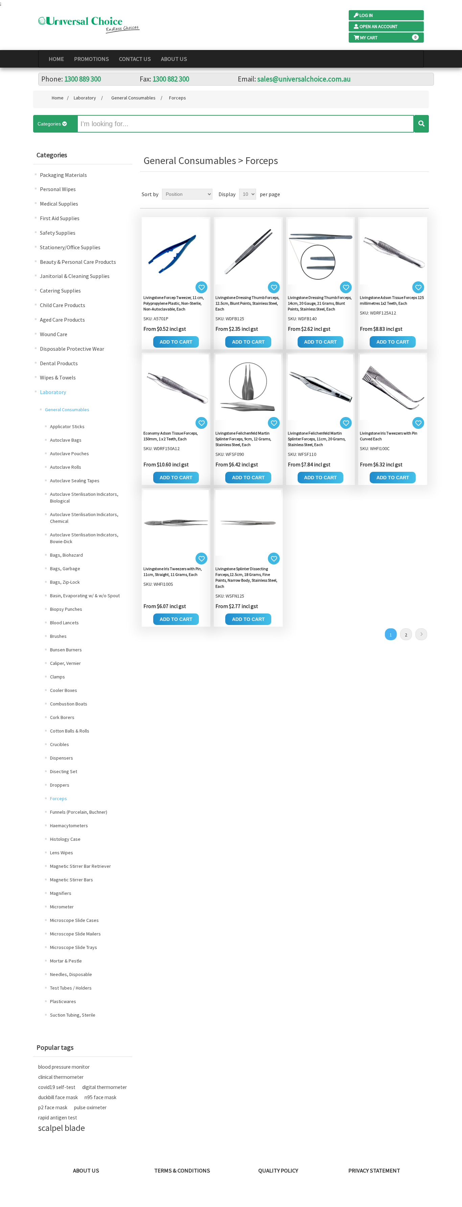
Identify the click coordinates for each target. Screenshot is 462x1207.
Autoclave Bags (66, 440)
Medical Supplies (59, 203)
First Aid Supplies (59, 218)
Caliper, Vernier (65, 663)
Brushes (58, 636)
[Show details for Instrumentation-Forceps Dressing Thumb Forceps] (248, 251)
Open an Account (378, 26)
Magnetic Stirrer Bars (71, 880)
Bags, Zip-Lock (65, 582)
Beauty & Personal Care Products (78, 261)
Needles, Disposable (71, 974)
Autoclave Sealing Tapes (74, 481)
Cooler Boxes (63, 690)
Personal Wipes (58, 189)
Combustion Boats (68, 704)
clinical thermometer (61, 1077)
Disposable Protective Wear (72, 348)
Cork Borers (62, 717)
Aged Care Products (62, 319)
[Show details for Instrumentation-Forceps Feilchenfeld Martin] (248, 387)
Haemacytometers (69, 825)
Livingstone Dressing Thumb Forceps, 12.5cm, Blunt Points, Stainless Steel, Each (247, 303)
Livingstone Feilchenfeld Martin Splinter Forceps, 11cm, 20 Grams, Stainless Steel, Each (317, 439)
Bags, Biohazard (66, 555)
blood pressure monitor (64, 1067)
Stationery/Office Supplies (70, 247)
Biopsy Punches (66, 609)
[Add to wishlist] (201, 287)
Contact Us (135, 59)
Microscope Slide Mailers (75, 934)
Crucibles (59, 744)
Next (421, 634)
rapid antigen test (57, 1117)
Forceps (58, 798)
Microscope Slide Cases (74, 920)
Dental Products (59, 363)
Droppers (59, 785)
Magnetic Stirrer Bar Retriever (80, 866)
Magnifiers (60, 893)
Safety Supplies (57, 232)
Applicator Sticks (67, 426)
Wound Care (53, 334)
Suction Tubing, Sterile (72, 1015)
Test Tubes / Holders (71, 988)
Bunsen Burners (66, 650)
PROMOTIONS (91, 59)
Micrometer (62, 907)
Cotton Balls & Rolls (69, 731)
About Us (174, 59)
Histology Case (65, 839)
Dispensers (61, 758)
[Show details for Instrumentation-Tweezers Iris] (392, 387)
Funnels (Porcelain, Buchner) (78, 812)
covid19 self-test (56, 1087)
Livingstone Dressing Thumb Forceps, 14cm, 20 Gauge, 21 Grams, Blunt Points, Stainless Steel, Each (320, 303)
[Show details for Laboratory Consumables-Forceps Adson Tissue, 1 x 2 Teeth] (392, 251)
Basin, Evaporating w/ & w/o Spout (85, 596)
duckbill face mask (58, 1097)
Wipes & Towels (58, 377)
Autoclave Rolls (65, 467)
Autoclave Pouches (69, 453)
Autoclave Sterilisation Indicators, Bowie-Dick (84, 538)
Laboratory (53, 392)
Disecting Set (63, 771)
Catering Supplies (60, 290)
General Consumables (67, 410)
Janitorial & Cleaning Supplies (75, 276)
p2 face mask (52, 1107)
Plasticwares (63, 1001)
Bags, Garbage (65, 568)
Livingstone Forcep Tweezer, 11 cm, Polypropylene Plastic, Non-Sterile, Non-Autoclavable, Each (173, 303)
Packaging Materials (63, 174)
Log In (366, 15)
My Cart (368, 37)
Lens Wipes (61, 853)
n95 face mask (100, 1097)
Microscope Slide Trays (73, 947)
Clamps (57, 677)
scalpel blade (61, 1128)
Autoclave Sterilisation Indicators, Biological (84, 497)
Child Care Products (62, 305)
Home (56, 59)
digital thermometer (104, 1087)
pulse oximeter (90, 1107)
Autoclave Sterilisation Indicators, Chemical (84, 517)
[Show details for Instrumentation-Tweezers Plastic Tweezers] (176, 251)
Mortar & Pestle (66, 961)
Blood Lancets (64, 623)
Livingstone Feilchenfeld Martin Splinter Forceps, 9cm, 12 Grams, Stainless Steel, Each (243, 439)
